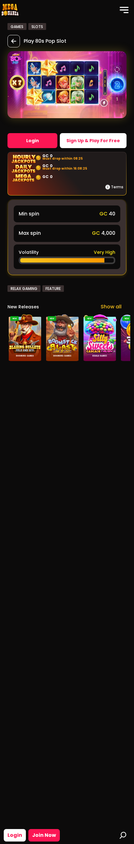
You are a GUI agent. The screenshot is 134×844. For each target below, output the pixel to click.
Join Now (44, 835)
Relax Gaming (24, 288)
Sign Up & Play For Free (93, 140)
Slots (37, 26)
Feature (53, 288)
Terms (117, 187)
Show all (111, 306)
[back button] (13, 41)
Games (17, 26)
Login (14, 835)
